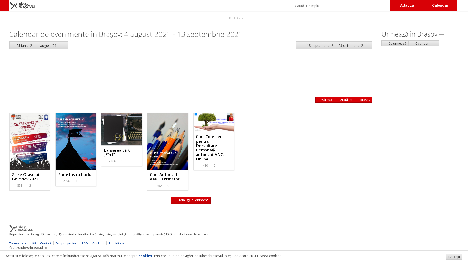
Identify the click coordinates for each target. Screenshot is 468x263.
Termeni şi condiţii (22, 243)
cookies (145, 256)
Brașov (365, 99)
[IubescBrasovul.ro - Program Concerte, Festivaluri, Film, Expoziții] (4, 5)
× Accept (454, 256)
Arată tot (346, 99)
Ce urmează (397, 43)
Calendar (422, 43)
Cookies (98, 243)
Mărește (326, 99)
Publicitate (235, 18)
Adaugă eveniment (193, 200)
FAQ (85, 243)
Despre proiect (67, 243)
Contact (45, 243)
